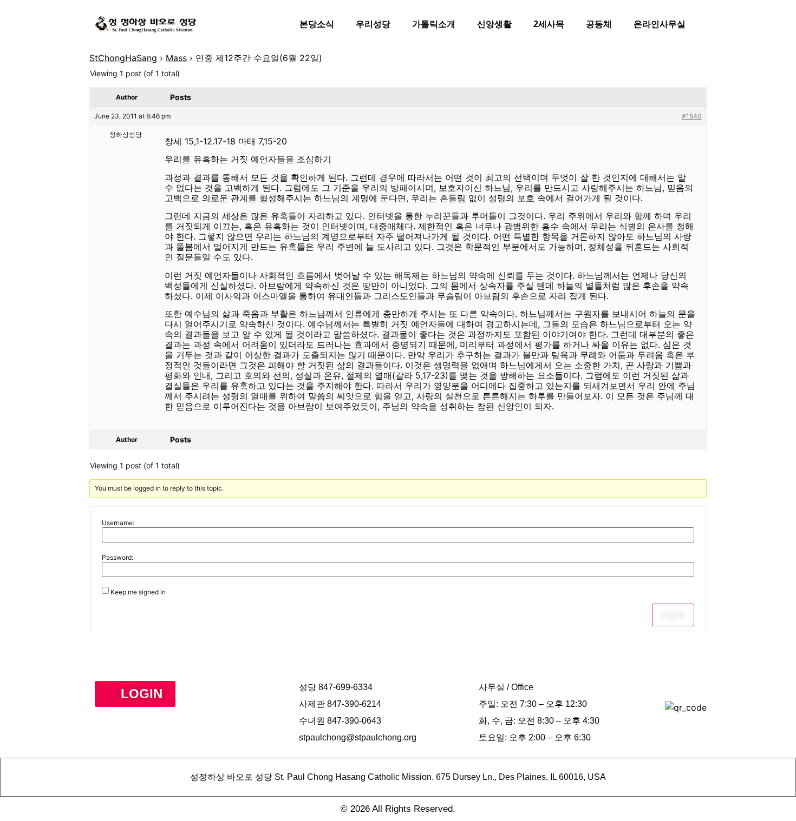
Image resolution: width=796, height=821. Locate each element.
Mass (176, 57)
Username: (118, 523)
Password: (117, 557)
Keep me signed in (138, 592)
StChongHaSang (123, 57)
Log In (673, 614)
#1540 (692, 116)
